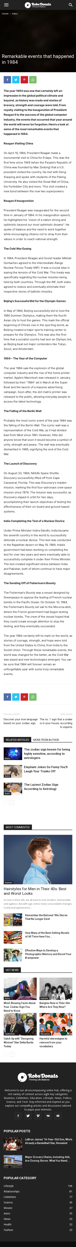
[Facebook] (7, 79)
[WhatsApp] (33, 79)
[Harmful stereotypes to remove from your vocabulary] (55, 1024)
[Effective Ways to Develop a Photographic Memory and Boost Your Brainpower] (13, 955)
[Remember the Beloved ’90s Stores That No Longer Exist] (13, 919)
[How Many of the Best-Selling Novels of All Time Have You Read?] (13, 937)
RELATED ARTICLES (17, 739)
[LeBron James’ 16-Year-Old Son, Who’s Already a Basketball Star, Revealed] (13, 1144)
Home (5, 13)
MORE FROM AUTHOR (46, 739)
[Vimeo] (38, 1116)
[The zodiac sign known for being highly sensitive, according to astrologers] (13, 753)
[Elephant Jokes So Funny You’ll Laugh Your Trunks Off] (13, 771)
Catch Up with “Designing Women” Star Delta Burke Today (19, 1042)
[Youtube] (58, 1116)
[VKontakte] (48, 1116)
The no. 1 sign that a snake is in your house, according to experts (56, 723)
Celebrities (10, 1034)
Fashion (8, 882)
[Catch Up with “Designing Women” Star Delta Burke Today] (20, 1024)
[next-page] (12, 802)
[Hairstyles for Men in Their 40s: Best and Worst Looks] (38, 859)
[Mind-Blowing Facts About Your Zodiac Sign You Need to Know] (20, 989)
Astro (15, 13)
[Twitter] (16, 79)
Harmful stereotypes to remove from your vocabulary (53, 1042)
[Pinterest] (24, 79)
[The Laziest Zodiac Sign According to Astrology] (13, 789)
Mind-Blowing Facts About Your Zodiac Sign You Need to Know (19, 1007)
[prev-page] (6, 802)
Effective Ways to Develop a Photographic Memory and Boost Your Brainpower (48, 954)
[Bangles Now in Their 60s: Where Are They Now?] (55, 989)
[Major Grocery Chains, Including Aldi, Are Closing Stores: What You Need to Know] (13, 1161)
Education (45, 1034)
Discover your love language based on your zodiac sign (21, 721)
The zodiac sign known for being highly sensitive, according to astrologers (47, 754)
